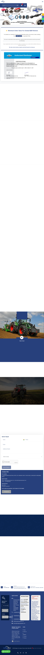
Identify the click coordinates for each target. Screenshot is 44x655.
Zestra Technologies (38, 648)
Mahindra (12, 98)
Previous (2, 14)
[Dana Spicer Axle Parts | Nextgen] (9, 153)
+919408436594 (16, 619)
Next (42, 563)
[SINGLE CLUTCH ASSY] (33, 574)
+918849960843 (16, 615)
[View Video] (22, 338)
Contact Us (6, 491)
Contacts (25, 636)
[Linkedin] (26, 653)
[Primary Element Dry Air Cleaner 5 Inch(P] (11, 574)
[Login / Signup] (25, 5)
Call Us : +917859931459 (6, 481)
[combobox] (24, 439)
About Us (25, 631)
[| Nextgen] (7, 196)
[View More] (8, 288)
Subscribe (5, 610)
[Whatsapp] (23, 653)
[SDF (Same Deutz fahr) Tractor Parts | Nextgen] (22, 152)
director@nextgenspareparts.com (20, 480)
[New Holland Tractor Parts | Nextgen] (35, 153)
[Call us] (18, 653)
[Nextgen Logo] (3, 1)
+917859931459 (6, 587)
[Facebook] (21, 653)
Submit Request (6, 467)
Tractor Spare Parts (20, 399)
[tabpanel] (22, 14)
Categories (24, 634)
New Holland (8, 98)
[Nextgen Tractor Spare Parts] (11, 574)
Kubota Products (24, 640)
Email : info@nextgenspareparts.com (8, 480)
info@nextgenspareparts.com (18, 621)
